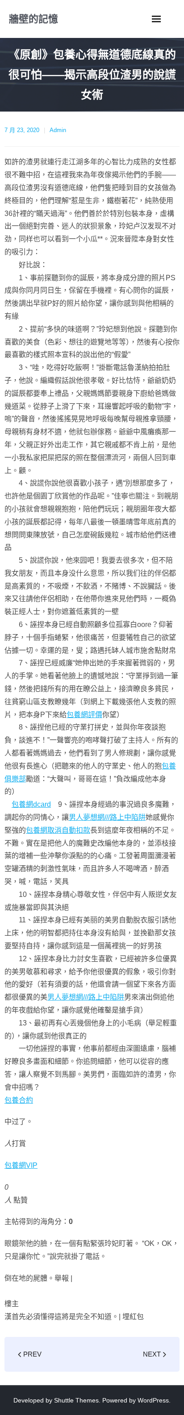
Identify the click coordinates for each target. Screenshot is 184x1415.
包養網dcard (31, 804)
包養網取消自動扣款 (58, 830)
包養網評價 (84, 714)
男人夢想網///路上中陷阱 (107, 817)
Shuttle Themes (76, 1400)
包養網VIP (21, 1165)
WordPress (153, 1400)
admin (58, 130)
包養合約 (18, 1100)
